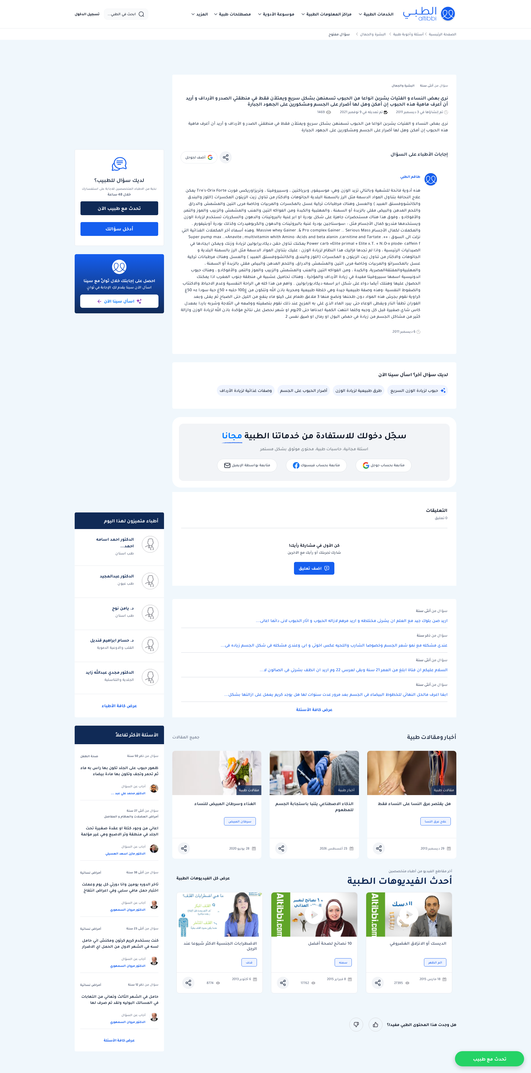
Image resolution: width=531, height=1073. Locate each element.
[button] (376, 14)
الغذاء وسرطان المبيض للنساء (225, 804)
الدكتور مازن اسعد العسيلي (125, 853)
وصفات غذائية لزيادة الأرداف (246, 390)
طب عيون (126, 583)
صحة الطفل (89, 756)
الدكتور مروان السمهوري (127, 909)
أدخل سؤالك (119, 228)
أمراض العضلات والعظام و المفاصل (131, 816)
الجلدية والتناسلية (119, 679)
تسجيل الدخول (87, 14)
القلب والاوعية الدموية (115, 647)
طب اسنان (124, 553)
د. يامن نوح (123, 608)
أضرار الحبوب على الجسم (303, 390)
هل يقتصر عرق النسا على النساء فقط (414, 804)
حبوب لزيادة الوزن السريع (414, 390)
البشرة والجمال (373, 34)
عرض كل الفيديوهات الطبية (203, 878)
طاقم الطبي (410, 176)
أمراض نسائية (90, 872)
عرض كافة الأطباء (119, 705)
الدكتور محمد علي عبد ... (128, 793)
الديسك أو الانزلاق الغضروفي (418, 944)
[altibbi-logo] (429, 14)
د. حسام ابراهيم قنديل (112, 640)
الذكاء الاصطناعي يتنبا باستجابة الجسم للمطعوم (314, 807)
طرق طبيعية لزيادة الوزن (358, 390)
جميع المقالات (185, 737)
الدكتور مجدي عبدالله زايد (110, 672)
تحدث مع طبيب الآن (119, 208)
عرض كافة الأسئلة (314, 709)
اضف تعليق (310, 568)
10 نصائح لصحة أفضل (330, 944)
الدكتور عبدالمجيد (117, 576)
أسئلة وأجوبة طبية (408, 34)
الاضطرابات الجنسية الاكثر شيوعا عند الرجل (220, 946)
